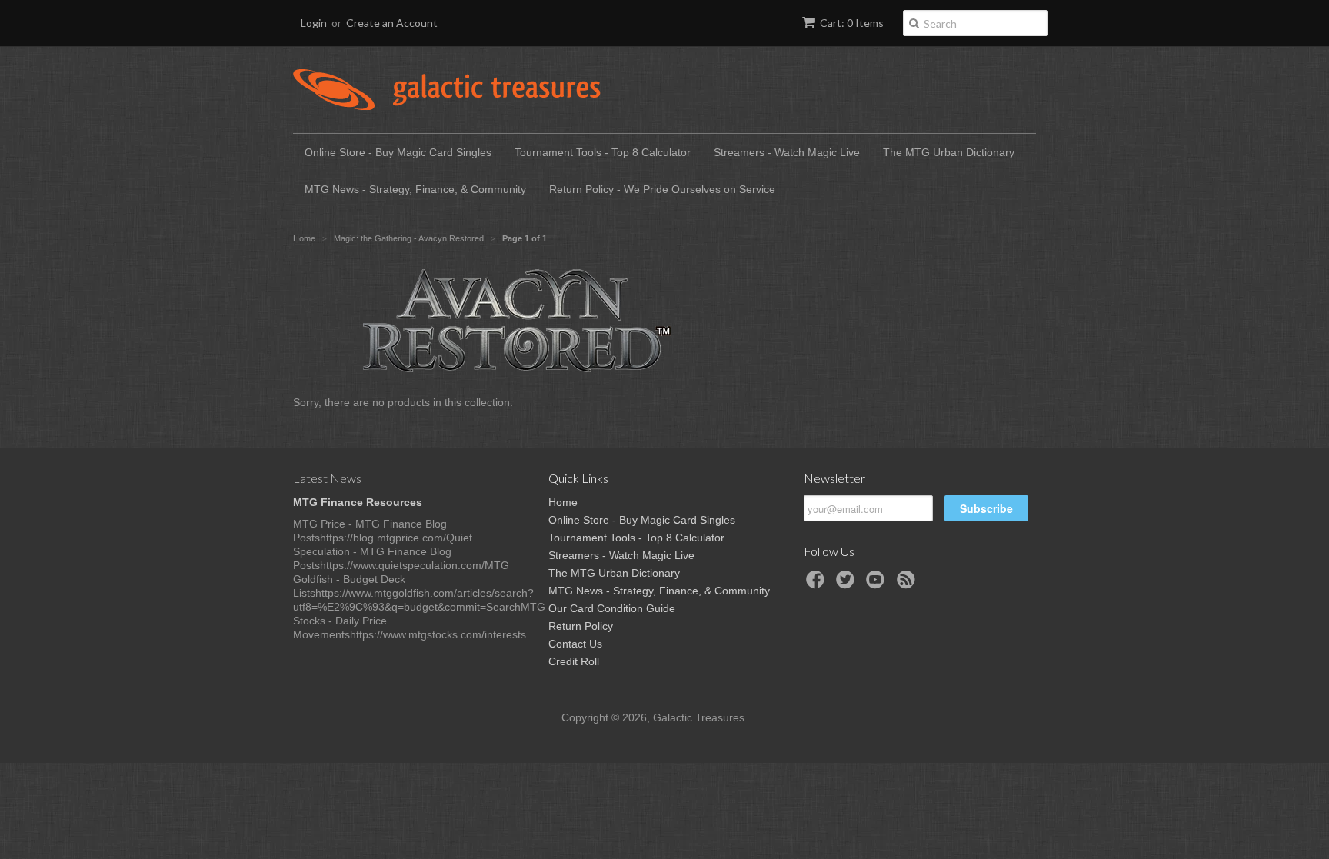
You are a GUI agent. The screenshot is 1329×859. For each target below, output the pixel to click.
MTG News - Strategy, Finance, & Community (415, 189)
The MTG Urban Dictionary (948, 152)
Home (563, 502)
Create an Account (392, 22)
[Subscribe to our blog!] (908, 584)
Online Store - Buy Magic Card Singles (398, 152)
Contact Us (575, 644)
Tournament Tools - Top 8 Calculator (603, 152)
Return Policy (580, 626)
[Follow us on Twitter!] (847, 584)
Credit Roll (573, 661)
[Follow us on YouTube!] (877, 584)
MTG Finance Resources (357, 502)
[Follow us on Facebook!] (817, 584)
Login (314, 22)
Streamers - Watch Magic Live (787, 152)
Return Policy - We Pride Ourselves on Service (662, 189)
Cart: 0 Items (852, 22)
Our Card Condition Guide (611, 608)
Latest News (327, 478)
